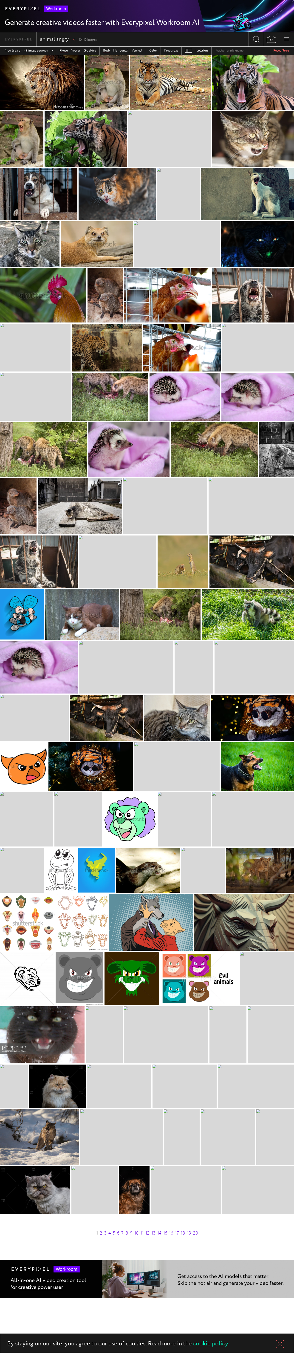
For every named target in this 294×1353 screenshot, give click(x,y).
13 (153, 1233)
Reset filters (281, 50)
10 (136, 1233)
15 (165, 1233)
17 (177, 1233)
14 (159, 1233)
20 (195, 1233)
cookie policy (210, 1344)
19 (189, 1233)
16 (171, 1233)
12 (147, 1233)
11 (142, 1233)
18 (183, 1233)
